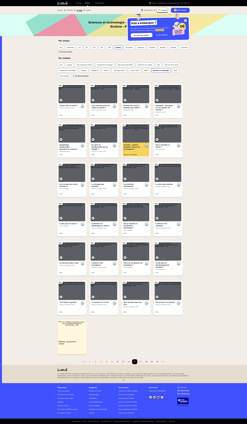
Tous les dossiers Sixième (127, 409)
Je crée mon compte (141, 35)
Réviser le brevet (95, 391)
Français (83, 70)
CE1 (86, 47)
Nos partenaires (183, 390)
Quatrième (140, 47)
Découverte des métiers (125, 65)
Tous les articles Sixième (127, 402)
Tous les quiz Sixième (126, 394)
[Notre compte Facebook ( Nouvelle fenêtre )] (162, 397)
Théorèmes (93, 398)
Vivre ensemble (64, 76)
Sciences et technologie (161, 70)
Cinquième (129, 47)
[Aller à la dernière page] (163, 361)
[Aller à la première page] (83, 361)
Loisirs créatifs (134, 70)
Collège (79, 10)
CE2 (94, 47)
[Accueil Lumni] (62, 3)
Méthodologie (94, 394)
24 (135, 361)
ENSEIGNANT (99, 3)
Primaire (70, 10)
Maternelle (70, 47)
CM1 (101, 47)
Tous (60, 47)
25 (140, 361)
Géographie (95, 70)
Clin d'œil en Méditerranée (67, 409)
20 (117, 361)
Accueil (60, 10)
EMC (158, 65)
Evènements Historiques (98, 409)
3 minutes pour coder (65, 398)
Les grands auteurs (96, 402)
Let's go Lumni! (63, 405)
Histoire (106, 70)
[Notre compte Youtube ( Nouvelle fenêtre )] (158, 397)
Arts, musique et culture (84, 65)
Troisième (152, 47)
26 (146, 361)
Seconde (163, 47)
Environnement (94, 405)
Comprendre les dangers (105, 65)
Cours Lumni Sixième (126, 413)
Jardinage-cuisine (119, 70)
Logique (60, 402)
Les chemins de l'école (65, 394)
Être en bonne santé (171, 65)
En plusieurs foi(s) (64, 413)
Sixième (118, 47)
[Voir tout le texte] (123, 380)
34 (157, 361)
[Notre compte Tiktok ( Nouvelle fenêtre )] (150, 397)
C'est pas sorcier (63, 391)
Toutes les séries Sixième (127, 405)
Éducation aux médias (145, 65)
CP (80, 47)
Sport (175, 70)
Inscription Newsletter (157, 391)
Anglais (69, 65)
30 (152, 361)
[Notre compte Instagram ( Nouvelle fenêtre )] (154, 397)
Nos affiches (182, 387)
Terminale (184, 47)
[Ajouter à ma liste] (82, 106)
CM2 (109, 47)
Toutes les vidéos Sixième (128, 391)
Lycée (88, 10)
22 (123, 361)
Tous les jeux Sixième (126, 398)
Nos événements (183, 393)
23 (129, 361)
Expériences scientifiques (67, 70)
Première (173, 47)
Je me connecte (162, 35)
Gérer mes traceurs (93, 421)
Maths (146, 70)
